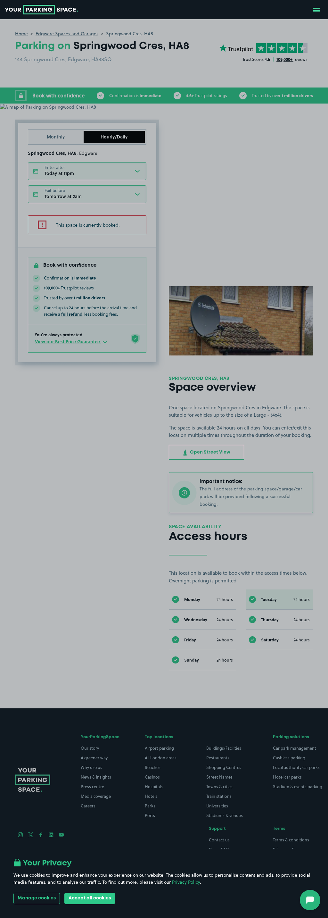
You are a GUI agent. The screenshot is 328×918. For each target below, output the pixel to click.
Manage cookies (37, 898)
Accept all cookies (90, 898)
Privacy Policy (186, 882)
